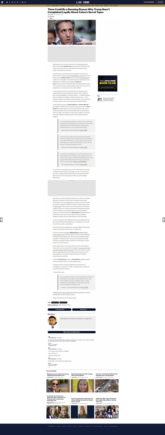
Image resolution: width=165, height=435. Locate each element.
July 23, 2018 (83, 130)
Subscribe (115, 5)
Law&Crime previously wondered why (63, 292)
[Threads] (17, 3)
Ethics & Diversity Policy (97, 426)
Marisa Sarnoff (99, 377)
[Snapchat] (22, 3)
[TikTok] (12, 3)
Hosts (93, 5)
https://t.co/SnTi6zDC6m (80, 161)
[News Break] (25, 3)
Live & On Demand (149, 2)
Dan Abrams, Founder (112, 426)
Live (48, 5)
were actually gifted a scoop (75, 75)
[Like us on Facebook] (10, 3)
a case (61, 204)
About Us (59, 426)
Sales (111, 5)
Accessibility (80, 426)
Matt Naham (50, 14)
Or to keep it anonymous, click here (108, 100)
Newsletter (69, 426)
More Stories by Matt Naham (72, 332)
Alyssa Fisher (99, 403)
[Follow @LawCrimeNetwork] (20, 3)
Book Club (106, 5)
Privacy (74, 426)
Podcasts (97, 5)
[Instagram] (15, 3)
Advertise (64, 426)
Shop (102, 5)
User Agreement (87, 426)
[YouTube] (7, 3)
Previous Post (1, 220)
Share (51, 18)
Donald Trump (55, 302)
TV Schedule (63, 5)
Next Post (163, 220)
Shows (76, 5)
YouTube (160, 2)
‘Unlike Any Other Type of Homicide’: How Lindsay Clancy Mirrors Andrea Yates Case (106, 400)
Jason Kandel (74, 403)
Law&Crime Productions (85, 5)
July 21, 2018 (84, 287)
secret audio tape (83, 77)
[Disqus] (72, 352)
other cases (57, 206)
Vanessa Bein (50, 377)
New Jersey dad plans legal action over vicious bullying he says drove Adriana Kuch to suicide (82, 400)
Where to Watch (55, 5)
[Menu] (2, 2)
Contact (105, 426)
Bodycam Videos (70, 5)
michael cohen (63, 302)
